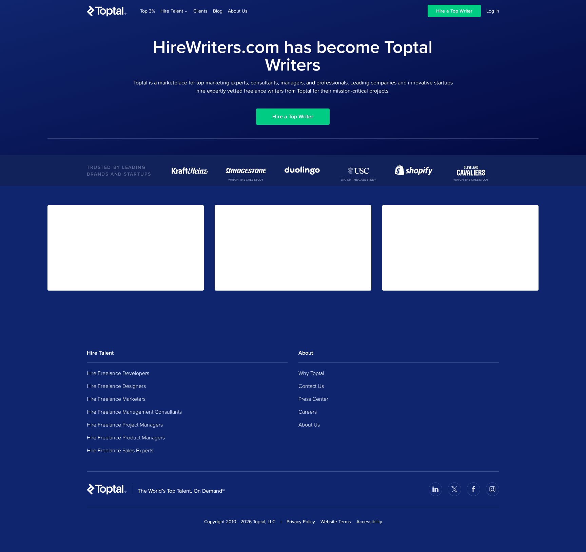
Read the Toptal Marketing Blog (255, 279)
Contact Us (311, 386)
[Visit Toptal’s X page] (454, 489)
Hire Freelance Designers (116, 386)
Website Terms (335, 521)
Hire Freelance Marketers (116, 398)
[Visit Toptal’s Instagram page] (492, 489)
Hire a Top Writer (454, 10)
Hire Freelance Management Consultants (134, 411)
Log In (492, 10)
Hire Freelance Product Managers (126, 437)
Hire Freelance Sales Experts (120, 450)
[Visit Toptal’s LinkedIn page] (435, 489)
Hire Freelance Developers (118, 373)
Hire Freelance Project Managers (125, 424)
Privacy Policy (301, 521)
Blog (217, 10)
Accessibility (369, 521)
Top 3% (147, 10)
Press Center (313, 398)
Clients (200, 10)
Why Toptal (311, 373)
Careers (307, 411)
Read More (401, 279)
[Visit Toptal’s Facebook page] (473, 489)
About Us (238, 10)
